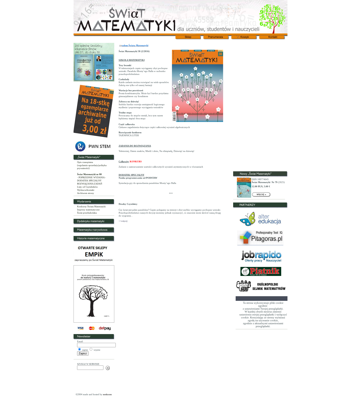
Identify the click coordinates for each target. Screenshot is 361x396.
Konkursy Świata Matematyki (91, 206)
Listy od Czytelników (87, 187)
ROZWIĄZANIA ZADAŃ (89, 183)
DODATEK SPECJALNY (89, 180)
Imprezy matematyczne (88, 209)
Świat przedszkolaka (87, 212)
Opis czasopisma (85, 162)
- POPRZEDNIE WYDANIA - (91, 177)
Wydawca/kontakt (85, 190)
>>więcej (123, 221)
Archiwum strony (85, 193)
